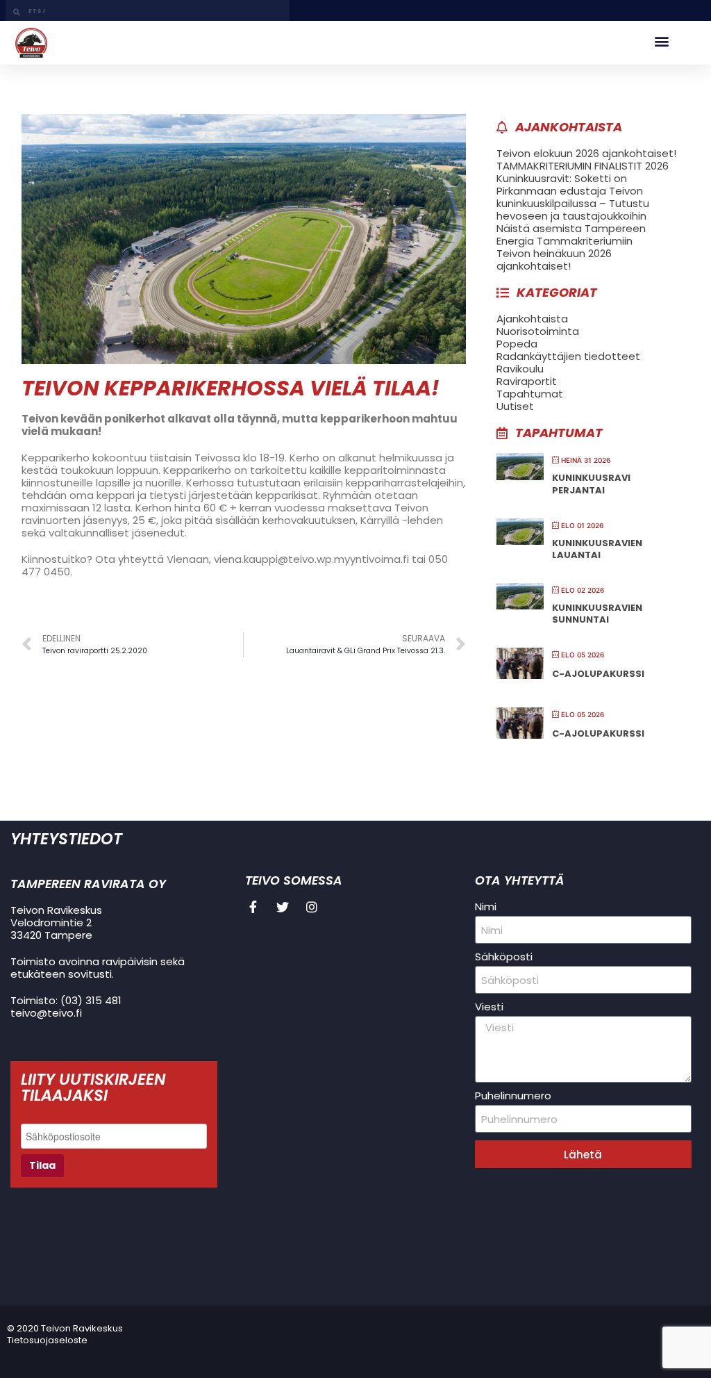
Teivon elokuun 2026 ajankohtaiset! (586, 153)
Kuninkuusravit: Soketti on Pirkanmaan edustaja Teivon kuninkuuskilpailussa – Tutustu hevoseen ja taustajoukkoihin (572, 197)
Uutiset (515, 406)
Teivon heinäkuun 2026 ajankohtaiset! (554, 259)
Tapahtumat (529, 393)
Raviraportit (526, 381)
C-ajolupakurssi (598, 673)
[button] (661, 41)
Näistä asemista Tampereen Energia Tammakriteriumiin (571, 234)
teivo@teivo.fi (46, 1013)
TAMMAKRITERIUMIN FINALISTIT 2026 (582, 165)
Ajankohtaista (532, 318)
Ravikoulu (520, 368)
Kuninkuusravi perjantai (591, 484)
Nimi (485, 907)
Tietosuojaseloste (47, 1340)
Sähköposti (504, 957)
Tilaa (42, 1165)
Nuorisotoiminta (537, 331)
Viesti (489, 1007)
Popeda (516, 343)
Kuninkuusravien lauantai (597, 549)
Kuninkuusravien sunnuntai (597, 614)
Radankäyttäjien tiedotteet (568, 356)
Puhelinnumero (513, 1096)
